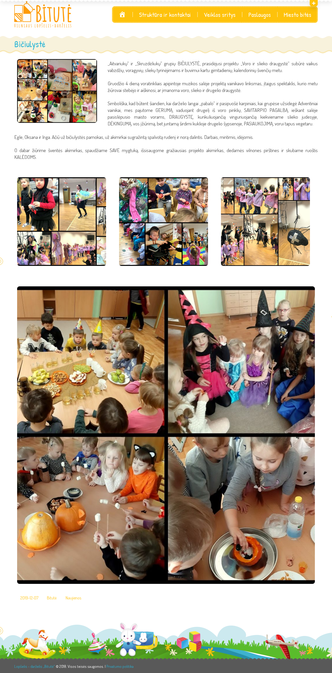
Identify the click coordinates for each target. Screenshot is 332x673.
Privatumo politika (120, 666)
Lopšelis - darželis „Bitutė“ (34, 666)
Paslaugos (259, 14)
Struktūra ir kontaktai (165, 14)
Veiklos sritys (220, 14)
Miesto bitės (297, 14)
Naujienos (73, 598)
